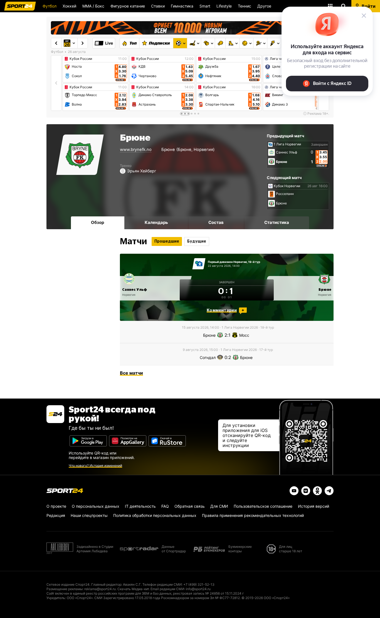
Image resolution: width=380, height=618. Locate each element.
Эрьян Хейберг (141, 170)
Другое (264, 6)
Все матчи (131, 373)
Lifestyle (224, 6)
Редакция (55, 515)
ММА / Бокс (93, 6)
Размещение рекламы (64, 589)
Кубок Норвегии (287, 186)
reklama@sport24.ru (100, 589)
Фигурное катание (127, 6)
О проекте (56, 506)
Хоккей (69, 6)
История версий (313, 506)
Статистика (276, 222)
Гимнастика (182, 6)
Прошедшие (166, 241)
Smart (204, 6)
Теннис (244, 6)
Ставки (158, 6)
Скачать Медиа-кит (133, 589)
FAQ (165, 506)
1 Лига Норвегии (287, 144)
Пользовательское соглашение (263, 506)
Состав (216, 222)
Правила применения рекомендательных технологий (253, 515)
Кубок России (81, 59)
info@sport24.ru (198, 589)
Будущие (196, 241)
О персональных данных (95, 506)
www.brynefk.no (136, 149)
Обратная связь (189, 506)
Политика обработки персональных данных (154, 515)
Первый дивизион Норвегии (227, 261)
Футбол (49, 6)
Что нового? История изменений (95, 465)
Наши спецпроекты (89, 515)
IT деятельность (140, 506)
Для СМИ (219, 506)
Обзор (97, 222)
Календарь (156, 222)
